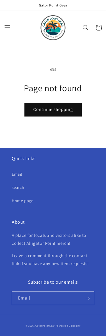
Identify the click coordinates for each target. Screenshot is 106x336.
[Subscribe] (87, 298)
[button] (7, 27)
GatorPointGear (45, 325)
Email (17, 174)
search (18, 187)
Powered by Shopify (68, 325)
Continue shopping (53, 109)
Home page (22, 200)
